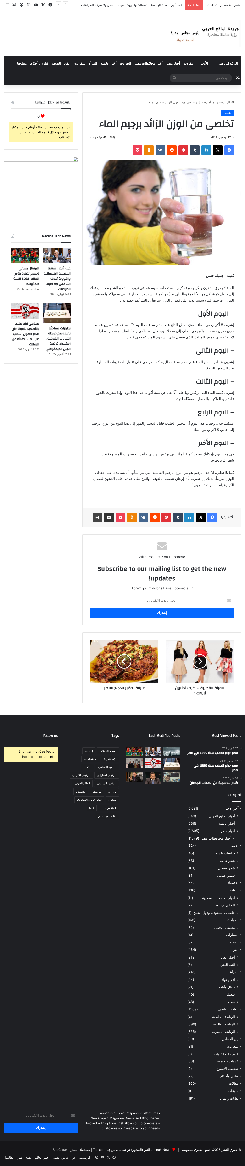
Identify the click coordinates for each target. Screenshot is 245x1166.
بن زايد (112, 791)
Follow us (50, 736)
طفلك (202, 102)
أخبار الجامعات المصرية (218, 898)
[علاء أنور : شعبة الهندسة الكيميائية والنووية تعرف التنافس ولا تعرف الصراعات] (57, 255)
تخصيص (81, 791)
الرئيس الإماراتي (106, 775)
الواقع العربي (82, 783)
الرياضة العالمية (224, 1024)
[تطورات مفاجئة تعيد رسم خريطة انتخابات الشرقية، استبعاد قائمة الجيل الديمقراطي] (57, 313)
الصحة (56, 63)
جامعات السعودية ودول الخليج (214, 913)
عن (74, 1157)
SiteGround (61, 1150)
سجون (112, 799)
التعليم (234, 890)
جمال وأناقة (226, 987)
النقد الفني (227, 965)
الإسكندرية (110, 759)
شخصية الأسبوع (228, 1069)
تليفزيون (79, 63)
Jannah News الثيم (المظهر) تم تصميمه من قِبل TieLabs (132, 1150)
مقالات (188, 63)
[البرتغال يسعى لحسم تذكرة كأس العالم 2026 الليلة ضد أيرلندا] (25, 255)
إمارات (89, 750)
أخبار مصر (173, 63)
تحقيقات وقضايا (224, 927)
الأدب (204, 63)
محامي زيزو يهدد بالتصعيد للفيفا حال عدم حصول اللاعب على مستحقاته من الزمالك (25, 333)
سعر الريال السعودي (89, 799)
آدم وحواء (228, 979)
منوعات (233, 1091)
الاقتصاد (233, 883)
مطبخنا (22, 63)
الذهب (87, 767)
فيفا (91, 808)
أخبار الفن (228, 957)
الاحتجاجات (90, 759)
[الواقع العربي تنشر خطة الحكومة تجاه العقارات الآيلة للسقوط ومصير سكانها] (134, 777)
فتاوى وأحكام (39, 63)
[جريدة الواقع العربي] (204, 33)
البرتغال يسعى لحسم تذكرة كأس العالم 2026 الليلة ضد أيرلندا (141, 5)
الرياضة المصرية (223, 1032)
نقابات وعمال (229, 1098)
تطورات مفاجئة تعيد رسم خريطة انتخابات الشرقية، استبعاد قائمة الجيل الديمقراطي (58, 338)
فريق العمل (60, 1157)
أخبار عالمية (108, 63)
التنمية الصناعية (107, 767)
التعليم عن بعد (225, 905)
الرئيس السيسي (106, 783)
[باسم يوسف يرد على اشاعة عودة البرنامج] (153, 778)
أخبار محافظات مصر (148, 63)
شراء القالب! (13, 1157)
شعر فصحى (226, 868)
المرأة (93, 63)
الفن (67, 63)
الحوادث (125, 63)
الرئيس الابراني (81, 775)
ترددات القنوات (224, 1054)
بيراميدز (97, 791)
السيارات (232, 935)
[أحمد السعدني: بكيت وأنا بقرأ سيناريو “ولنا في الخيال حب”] (134, 762)
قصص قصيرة (225, 875)
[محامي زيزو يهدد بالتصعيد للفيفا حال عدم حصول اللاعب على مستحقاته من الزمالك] (25, 311)
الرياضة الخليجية (223, 1017)
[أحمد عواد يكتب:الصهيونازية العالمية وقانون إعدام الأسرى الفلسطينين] (171, 751)
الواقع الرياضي (228, 63)
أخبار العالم (42, 1157)
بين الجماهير (230, 1039)
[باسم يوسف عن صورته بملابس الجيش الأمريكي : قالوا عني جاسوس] (171, 777)
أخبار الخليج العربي (222, 816)
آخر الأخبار (231, 808)
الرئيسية (225, 102)
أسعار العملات (108, 750)
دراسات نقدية (225, 853)
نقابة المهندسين (107, 816)
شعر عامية (227, 860)
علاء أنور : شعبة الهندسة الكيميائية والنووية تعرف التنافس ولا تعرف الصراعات (57, 278)
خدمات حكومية (228, 1061)
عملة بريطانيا (108, 808)
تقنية (28, 1157)
